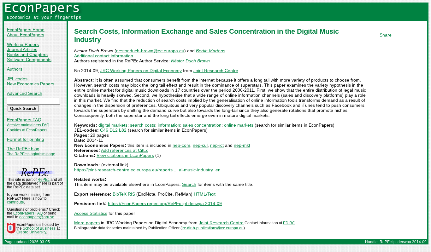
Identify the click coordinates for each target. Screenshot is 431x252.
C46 (104, 130)
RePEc (44, 179)
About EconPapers (25, 34)
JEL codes (17, 78)
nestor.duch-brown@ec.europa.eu (150, 50)
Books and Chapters (27, 54)
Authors (14, 69)
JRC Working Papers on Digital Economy (141, 70)
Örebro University (31, 232)
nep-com (181, 145)
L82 (123, 130)
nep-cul (200, 145)
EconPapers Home (25, 29)
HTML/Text (205, 194)
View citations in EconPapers (125, 155)
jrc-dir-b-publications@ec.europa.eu (213, 228)
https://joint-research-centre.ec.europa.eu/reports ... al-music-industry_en (147, 169)
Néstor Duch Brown (190, 60)
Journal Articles (22, 49)
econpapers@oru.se (36, 217)
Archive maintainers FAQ (28, 125)
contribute (15, 202)
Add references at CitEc (124, 150)
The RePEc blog (23, 148)
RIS (131, 194)
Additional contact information (103, 55)
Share (386, 34)
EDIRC (289, 223)
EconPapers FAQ (24, 119)
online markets (238, 125)
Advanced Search (24, 93)
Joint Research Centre (215, 70)
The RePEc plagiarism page (31, 154)
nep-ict (217, 145)
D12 (113, 130)
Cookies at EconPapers (27, 130)
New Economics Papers (30, 83)
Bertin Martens (210, 50)
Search (189, 184)
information (169, 125)
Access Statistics (90, 213)
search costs (142, 125)
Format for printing (25, 139)
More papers (87, 222)
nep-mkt (242, 145)
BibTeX (120, 194)
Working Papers (23, 44)
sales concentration (202, 125)
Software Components (29, 59)
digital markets (112, 125)
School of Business (39, 228)
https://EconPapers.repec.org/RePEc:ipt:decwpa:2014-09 (165, 203)
